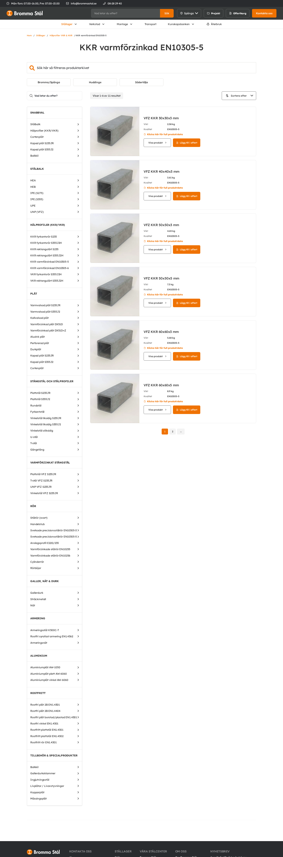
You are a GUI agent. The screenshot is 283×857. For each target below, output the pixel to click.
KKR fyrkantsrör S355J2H (46, 242)
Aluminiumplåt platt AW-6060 (48, 673)
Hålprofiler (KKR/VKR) (44, 130)
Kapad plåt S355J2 (41, 149)
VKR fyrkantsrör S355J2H (46, 274)
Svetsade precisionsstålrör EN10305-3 (53, 530)
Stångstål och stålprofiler (51, 381)
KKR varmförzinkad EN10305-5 (49, 261)
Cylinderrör (37, 561)
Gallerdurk (36, 592)
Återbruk (216, 24)
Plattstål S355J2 (40, 399)
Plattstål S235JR (40, 393)
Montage (122, 24)
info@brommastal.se (83, 3)
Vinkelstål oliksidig (41, 430)
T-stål (33, 443)
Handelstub (37, 524)
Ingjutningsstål (39, 779)
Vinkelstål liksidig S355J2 (45, 424)
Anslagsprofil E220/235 (44, 543)
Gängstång (37, 449)
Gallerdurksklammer (42, 773)
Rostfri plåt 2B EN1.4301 (45, 704)
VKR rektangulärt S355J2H (46, 280)
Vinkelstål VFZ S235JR (44, 493)
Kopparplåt (37, 792)
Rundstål (35, 405)
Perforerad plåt (39, 343)
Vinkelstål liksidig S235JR (45, 418)
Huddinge (95, 82)
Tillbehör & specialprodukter (53, 755)
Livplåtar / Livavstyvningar (47, 786)
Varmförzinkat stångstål (50, 462)
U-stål (34, 437)
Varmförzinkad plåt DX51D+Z (48, 330)
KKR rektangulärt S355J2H (46, 255)
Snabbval (37, 112)
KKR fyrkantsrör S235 (43, 236)
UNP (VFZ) (37, 211)
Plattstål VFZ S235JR (43, 474)
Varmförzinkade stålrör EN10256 (50, 555)
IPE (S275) (36, 193)
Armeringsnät (38, 642)
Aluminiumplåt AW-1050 (45, 667)
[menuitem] (226, 13)
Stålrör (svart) (38, 517)
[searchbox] (125, 13)
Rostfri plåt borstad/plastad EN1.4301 (53, 717)
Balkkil (34, 155)
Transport (151, 24)
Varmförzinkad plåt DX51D (46, 324)
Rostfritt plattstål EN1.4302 (47, 736)
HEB (33, 186)
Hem (29, 35)
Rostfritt (38, 693)
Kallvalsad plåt (39, 317)
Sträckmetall (38, 599)
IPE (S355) (36, 199)
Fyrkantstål (37, 411)
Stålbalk (35, 124)
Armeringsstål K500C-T (44, 630)
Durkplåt (35, 349)
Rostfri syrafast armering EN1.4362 (51, 636)
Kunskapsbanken (179, 24)
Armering (37, 618)
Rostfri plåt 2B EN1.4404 (45, 711)
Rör (33, 506)
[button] (167, 13)
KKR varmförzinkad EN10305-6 (49, 268)
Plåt (33, 293)
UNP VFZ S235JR (41, 486)
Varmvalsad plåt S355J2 (45, 311)
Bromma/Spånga (49, 82)
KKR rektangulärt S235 (44, 249)
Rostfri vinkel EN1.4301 (44, 723)
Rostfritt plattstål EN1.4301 (46, 729)
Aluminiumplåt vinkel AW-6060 (49, 680)
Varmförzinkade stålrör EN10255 (50, 549)
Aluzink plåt (37, 336)
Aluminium (38, 655)
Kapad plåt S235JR (42, 143)
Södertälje (141, 82)
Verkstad (94, 24)
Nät (32, 605)
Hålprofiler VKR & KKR (61, 35)
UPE (33, 205)
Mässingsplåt (38, 798)
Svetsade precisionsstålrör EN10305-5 (53, 536)
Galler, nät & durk (44, 581)
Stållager (66, 24)
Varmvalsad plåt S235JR (45, 305)
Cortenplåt (36, 136)
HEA (33, 180)
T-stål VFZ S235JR (41, 480)
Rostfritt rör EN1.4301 (43, 742)
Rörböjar (35, 568)
